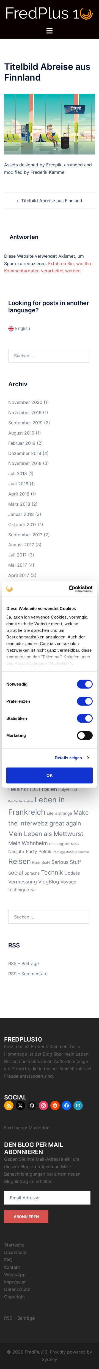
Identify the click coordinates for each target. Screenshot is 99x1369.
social (15, 872)
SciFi (46, 862)
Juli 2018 (17, 473)
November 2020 (25, 402)
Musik (75, 844)
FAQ (8, 1260)
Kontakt (12, 1267)
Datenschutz (17, 1289)
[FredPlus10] (49, 13)
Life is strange (59, 813)
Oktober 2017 (22, 524)
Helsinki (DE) (24, 789)
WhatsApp (15, 1274)
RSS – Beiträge (23, 963)
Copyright (14, 1296)
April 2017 (18, 575)
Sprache (32, 873)
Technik (52, 872)
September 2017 (25, 534)
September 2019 (25, 422)
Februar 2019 (21, 443)
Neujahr (16, 851)
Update (72, 873)
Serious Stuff (66, 862)
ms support (59, 843)
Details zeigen (68, 757)
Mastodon (39, 1127)
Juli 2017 (17, 555)
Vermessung (22, 882)
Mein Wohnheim (28, 843)
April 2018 (18, 494)
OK (49, 775)
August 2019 (21, 433)
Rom (36, 862)
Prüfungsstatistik (65, 852)
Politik (44, 851)
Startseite (14, 1245)
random (83, 852)
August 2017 (21, 544)
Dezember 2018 (24, 453)
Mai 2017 (17, 565)
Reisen (19, 861)
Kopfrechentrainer (20, 801)
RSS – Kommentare (28, 973)
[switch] (85, 701)
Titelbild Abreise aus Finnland (51, 200)
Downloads (16, 1252)
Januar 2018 (21, 514)
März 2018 (19, 504)
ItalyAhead (67, 789)
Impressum (15, 1282)
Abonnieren (26, 1216)
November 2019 (25, 412)
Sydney (49, 1359)
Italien (49, 789)
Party (31, 851)
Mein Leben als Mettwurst (45, 833)
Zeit (33, 890)
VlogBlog (48, 882)
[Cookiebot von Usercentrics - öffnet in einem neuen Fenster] (70, 589)
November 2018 (25, 463)
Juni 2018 (18, 483)
